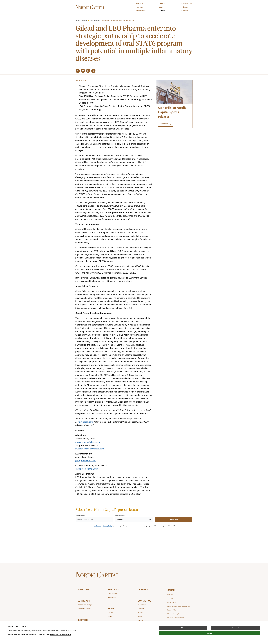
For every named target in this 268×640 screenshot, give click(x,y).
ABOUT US (83, 589)
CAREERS (143, 589)
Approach (139, 7)
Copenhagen (142, 605)
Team (161, 7)
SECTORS (83, 620)
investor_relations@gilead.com (89, 449)
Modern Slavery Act (173, 614)
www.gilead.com (85, 422)
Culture (110, 612)
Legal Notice (171, 602)
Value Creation (141, 10)
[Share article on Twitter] (83, 71)
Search (185, 10)
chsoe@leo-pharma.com (86, 469)
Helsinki (140, 612)
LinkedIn (170, 594)
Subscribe (164, 124)
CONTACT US (144, 601)
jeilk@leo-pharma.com (85, 460)
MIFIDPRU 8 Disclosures (175, 618)
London (140, 620)
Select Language (120, 515)
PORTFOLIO (114, 589)
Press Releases (95, 20)
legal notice (97, 526)
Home (78, 20)
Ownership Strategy (84, 608)
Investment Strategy (84, 605)
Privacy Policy (107, 526)
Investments (112, 597)
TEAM (111, 609)
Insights (162, 10)
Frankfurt (141, 608)
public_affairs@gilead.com (87, 442)
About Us (139, 4)
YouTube (170, 598)
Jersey (140, 616)
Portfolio (162, 4)
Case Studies (112, 593)
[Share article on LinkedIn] (78, 71)
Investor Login (187, 3)
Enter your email (80, 515)
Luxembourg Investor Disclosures (178, 606)
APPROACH (84, 601)
